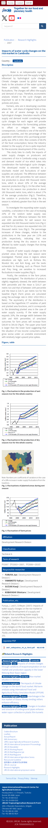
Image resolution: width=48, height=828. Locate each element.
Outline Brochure (11, 731)
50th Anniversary (10, 739)
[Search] (42, 26)
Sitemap (34, 778)
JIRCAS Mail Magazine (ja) (14, 752)
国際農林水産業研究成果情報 (15, 762)
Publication (9, 39)
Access (10, 3)
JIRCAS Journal (10, 765)
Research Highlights (27, 39)
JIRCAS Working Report (13, 749)
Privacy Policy (23, 778)
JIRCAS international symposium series (19, 770)
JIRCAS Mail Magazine (12, 754)
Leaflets (7, 734)
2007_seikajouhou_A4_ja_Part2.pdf (20, 647)
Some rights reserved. (31, 821)
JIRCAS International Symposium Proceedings (22, 744)
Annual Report (9, 736)
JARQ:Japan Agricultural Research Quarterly (21, 741)
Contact (20, 3)
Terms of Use (11, 778)
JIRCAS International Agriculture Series (19, 757)
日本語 (29, 3)
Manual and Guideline (12, 759)
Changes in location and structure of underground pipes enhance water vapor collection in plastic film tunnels (23, 709)
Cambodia (18, 61)
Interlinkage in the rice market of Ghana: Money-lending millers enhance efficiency (23, 699)
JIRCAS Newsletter (11, 747)
